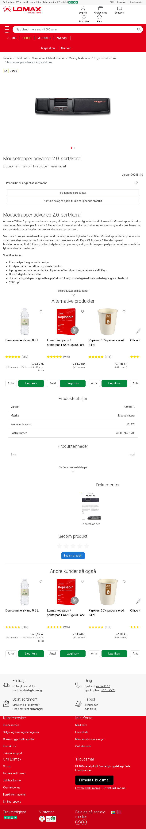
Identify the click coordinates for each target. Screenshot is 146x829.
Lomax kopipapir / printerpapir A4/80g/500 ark (65, 342)
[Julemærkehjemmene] (42, 819)
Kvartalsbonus (11, 787)
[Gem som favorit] (41, 311)
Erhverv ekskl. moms (87, 788)
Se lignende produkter (73, 192)
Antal (11, 383)
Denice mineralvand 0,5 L (22, 340)
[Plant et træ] (51, 819)
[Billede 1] (71, 148)
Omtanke (121, 2)
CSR (111, 2)
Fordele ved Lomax (14, 773)
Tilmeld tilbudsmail (94, 780)
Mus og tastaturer (79, 58)
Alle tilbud (91, 708)
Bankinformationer (14, 794)
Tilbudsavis (91, 704)
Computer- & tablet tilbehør (48, 58)
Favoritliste (81, 732)
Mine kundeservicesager (90, 739)
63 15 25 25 (108, 690)
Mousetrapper (126, 415)
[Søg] (139, 29)
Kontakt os (9, 746)
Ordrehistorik (83, 746)
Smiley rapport (12, 801)
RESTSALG (44, 38)
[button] (10, 71)
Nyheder (62, 38)
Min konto (81, 725)
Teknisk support (12, 753)
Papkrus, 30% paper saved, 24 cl (107, 342)
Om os (7, 766)
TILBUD (26, 38)
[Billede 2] (74, 148)
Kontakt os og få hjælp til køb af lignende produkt (73, 200)
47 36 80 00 (103, 686)
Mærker (66, 48)
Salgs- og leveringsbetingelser (21, 732)
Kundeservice (136, 2)
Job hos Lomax (12, 780)
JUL (13, 38)
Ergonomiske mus (105, 58)
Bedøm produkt (73, 555)
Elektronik (22, 58)
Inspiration (48, 48)
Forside (7, 58)
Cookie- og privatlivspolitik (18, 739)
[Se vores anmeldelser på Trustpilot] (10, 817)
